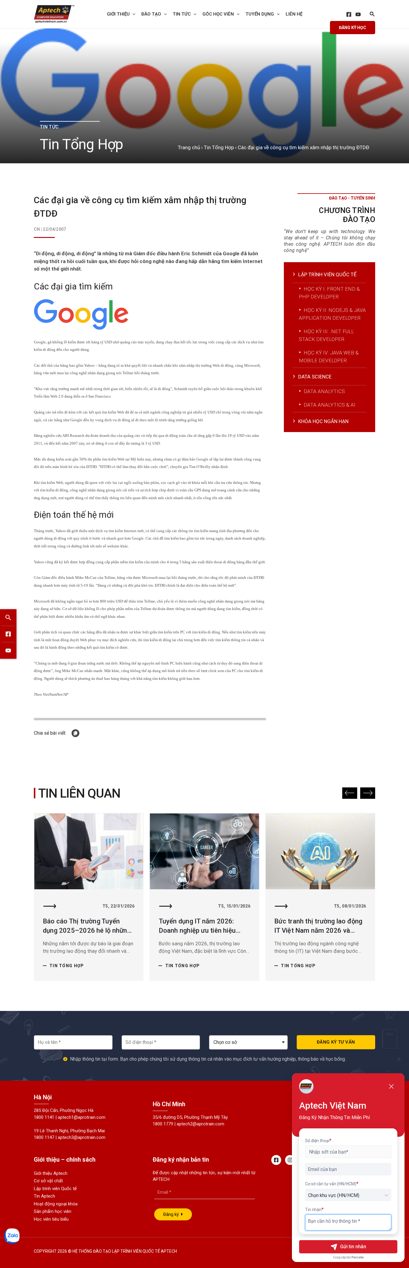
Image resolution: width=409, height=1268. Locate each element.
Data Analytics (324, 391)
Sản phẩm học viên (52, 1211)
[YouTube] (358, 14)
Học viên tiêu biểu (51, 1219)
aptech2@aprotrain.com (200, 1124)
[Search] (8, 617)
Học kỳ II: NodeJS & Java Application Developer (332, 314)
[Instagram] (290, 1160)
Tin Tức (182, 14)
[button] (349, 793)
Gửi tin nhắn (353, 1246)
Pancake (358, 1257)
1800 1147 (44, 1137)
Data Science (314, 377)
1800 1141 (44, 1117)
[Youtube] (8, 650)
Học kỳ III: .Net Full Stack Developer (326, 335)
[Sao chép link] (75, 733)
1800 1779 (163, 1124)
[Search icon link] (372, 15)
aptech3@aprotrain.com (81, 1137)
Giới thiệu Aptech (50, 1173)
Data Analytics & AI (329, 405)
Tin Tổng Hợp (219, 147)
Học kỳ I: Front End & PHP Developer (329, 293)
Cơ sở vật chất (48, 1181)
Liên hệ (294, 14)
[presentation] (132, 14)
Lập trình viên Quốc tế (55, 1188)
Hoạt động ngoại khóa (56, 1204)
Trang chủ (189, 147)
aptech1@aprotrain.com (81, 1117)
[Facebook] (349, 14)
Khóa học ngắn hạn (323, 421)
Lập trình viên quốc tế (327, 274)
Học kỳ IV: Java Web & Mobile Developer (329, 356)
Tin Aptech (44, 1196)
